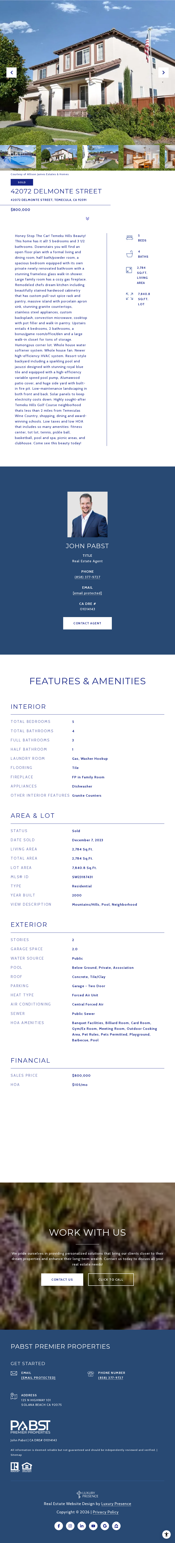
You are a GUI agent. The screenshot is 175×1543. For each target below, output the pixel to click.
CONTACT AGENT (87, 623)
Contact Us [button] (62, 1279)
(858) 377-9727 (87, 577)
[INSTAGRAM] (70, 1526)
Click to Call (111, 1279)
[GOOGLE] (105, 1526)
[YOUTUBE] (93, 1526)
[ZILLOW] (116, 1526)
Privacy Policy (106, 1512)
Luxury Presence (116, 1503)
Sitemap (16, 1454)
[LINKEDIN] (81, 1526)
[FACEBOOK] (58, 1526)
